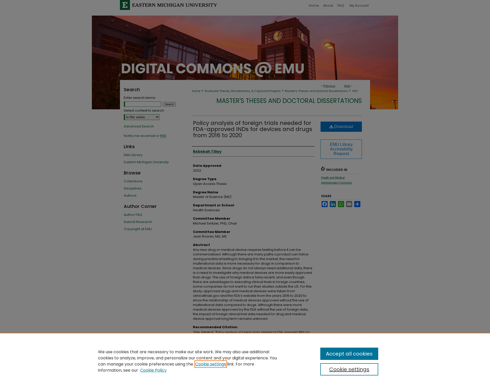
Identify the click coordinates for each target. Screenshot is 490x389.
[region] (245, 361)
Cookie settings (210, 364)
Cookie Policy (153, 370)
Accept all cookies (349, 353)
